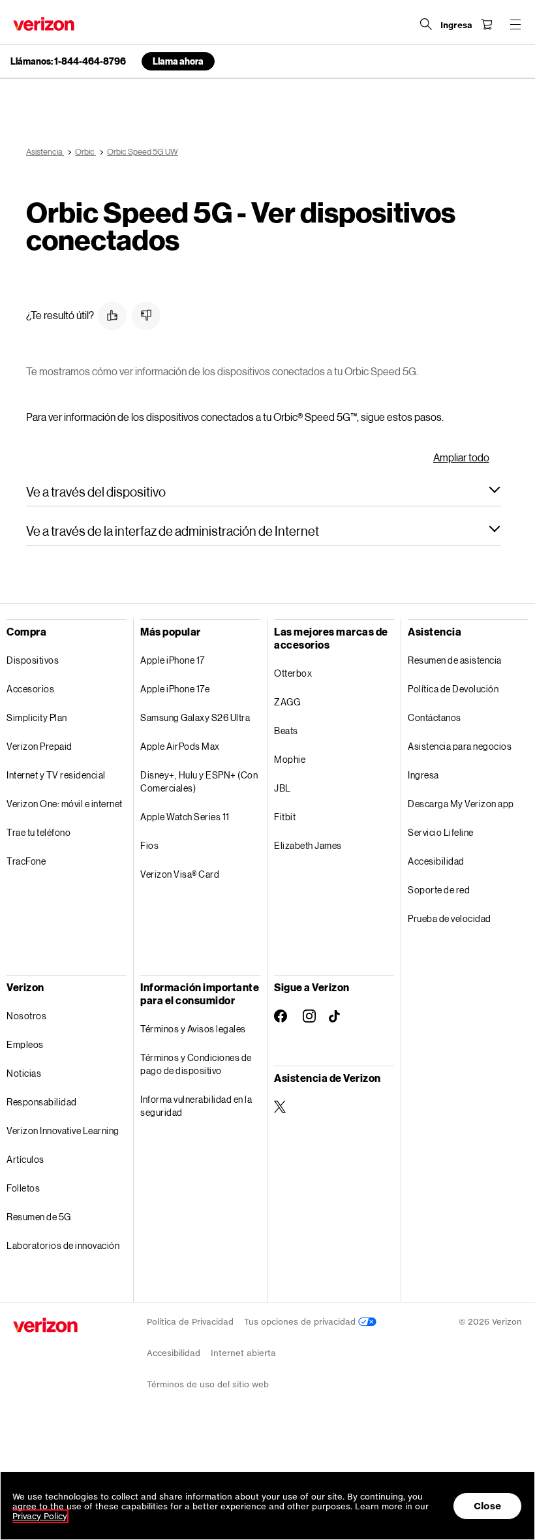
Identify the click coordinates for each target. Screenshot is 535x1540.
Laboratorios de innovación (63, 1245)
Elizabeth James (308, 845)
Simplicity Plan (37, 717)
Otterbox (293, 673)
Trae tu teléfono (38, 832)
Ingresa (423, 774)
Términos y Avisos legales (193, 1028)
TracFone (26, 861)
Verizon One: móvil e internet (65, 803)
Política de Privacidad (190, 1322)
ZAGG (287, 701)
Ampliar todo (461, 457)
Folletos (23, 1188)
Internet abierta (243, 1353)
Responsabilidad (42, 1101)
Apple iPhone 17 (172, 660)
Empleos (25, 1044)
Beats (286, 730)
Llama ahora (178, 61)
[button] (112, 315)
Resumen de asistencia (455, 660)
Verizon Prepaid (39, 746)
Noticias (24, 1073)
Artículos (25, 1159)
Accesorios (30, 688)
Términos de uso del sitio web (208, 1384)
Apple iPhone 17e (174, 688)
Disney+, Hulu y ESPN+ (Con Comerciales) (199, 781)
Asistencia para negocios (460, 746)
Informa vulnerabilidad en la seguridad (196, 1106)
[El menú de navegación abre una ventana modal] (515, 24)
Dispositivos (33, 660)
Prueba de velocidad (449, 918)
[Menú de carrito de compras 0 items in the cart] (486, 24)
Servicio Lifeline (441, 832)
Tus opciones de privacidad (301, 1322)
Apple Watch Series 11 (185, 816)
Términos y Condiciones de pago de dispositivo (196, 1064)
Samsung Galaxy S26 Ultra (195, 717)
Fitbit (285, 816)
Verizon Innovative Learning (63, 1130)
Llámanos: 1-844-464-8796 (68, 61)
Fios (149, 845)
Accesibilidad (436, 861)
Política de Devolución (453, 688)
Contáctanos (434, 717)
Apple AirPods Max (180, 746)
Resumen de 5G (39, 1216)
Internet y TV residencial (56, 774)
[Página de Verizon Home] (43, 24)
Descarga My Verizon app (461, 803)
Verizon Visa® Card (179, 874)
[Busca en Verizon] (426, 24)
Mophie (289, 759)
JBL (282, 787)
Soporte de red (439, 889)
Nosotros (26, 1015)
